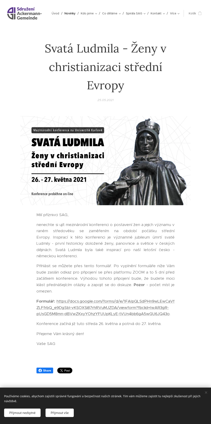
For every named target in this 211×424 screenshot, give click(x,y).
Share (47, 370)
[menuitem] (56, 13)
